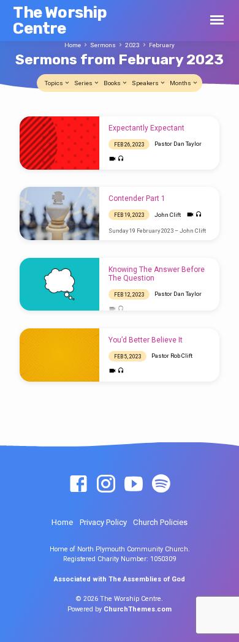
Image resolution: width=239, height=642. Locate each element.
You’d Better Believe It (145, 340)
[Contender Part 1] (59, 213)
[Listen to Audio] (121, 159)
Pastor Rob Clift (171, 355)
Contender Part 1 (136, 198)
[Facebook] (78, 484)
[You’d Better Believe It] (59, 355)
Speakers (146, 83)
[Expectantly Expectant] (59, 143)
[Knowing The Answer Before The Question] (59, 284)
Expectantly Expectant (146, 128)
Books (113, 83)
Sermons (103, 45)
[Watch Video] (112, 159)
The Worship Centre (60, 20)
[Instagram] (106, 484)
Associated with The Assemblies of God (119, 579)
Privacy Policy (103, 522)
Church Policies (160, 522)
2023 (132, 45)
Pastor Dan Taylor (178, 143)
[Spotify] (161, 484)
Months (181, 83)
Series (84, 83)
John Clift (167, 214)
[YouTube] (134, 484)
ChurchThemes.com (138, 609)
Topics (54, 83)
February (162, 45)
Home (72, 45)
